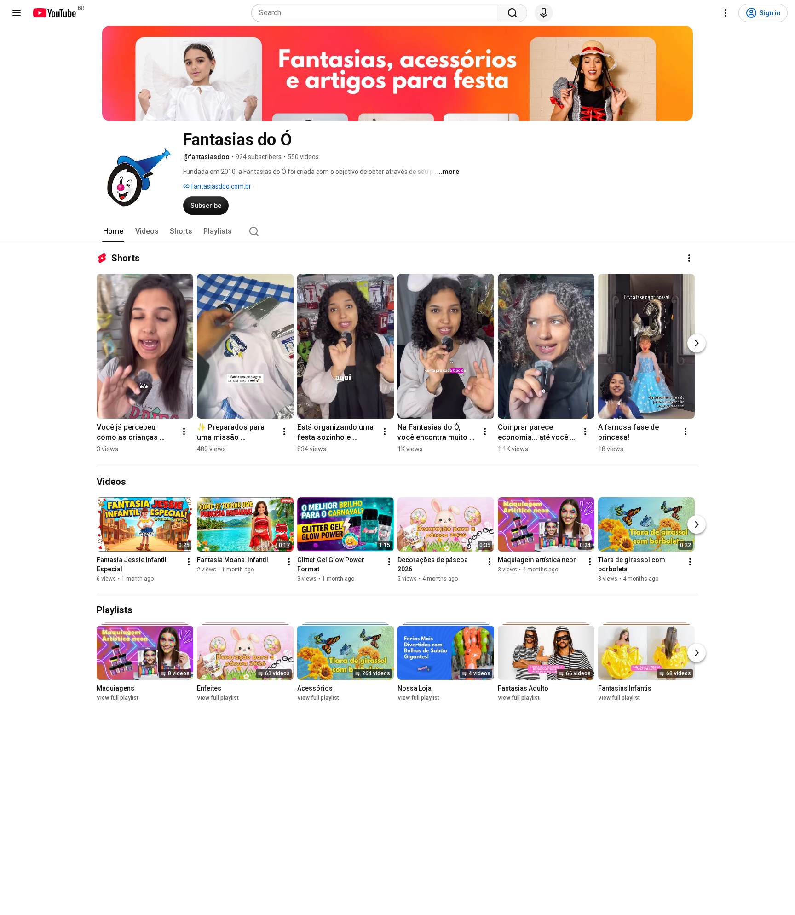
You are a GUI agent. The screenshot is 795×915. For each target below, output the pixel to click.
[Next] (696, 343)
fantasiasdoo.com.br (220, 186)
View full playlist (117, 698)
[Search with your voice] (544, 13)
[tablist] (397, 231)
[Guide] (16, 12)
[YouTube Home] (54, 13)
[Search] (512, 13)
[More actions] (689, 258)
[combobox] (377, 12)
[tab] (113, 231)
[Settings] (725, 12)
